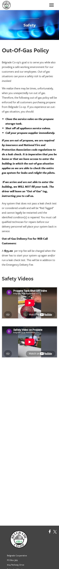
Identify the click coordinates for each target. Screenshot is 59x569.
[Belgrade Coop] (7, 5)
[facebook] (50, 531)
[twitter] (55, 531)
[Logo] (17, 539)
